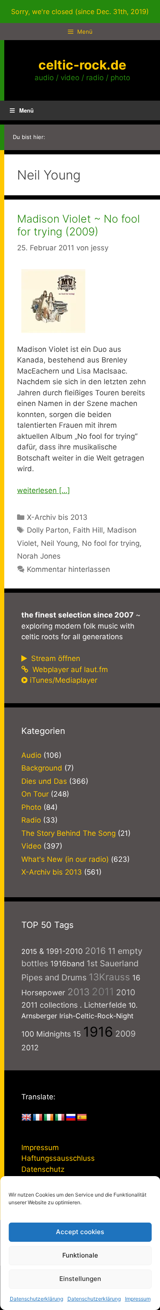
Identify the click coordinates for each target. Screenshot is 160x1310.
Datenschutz (42, 1169)
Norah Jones (39, 556)
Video (31, 846)
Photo (31, 807)
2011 (103, 991)
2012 (30, 1047)
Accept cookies (80, 1232)
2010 (125, 992)
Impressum (138, 1299)
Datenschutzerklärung (36, 1299)
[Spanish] (82, 1117)
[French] (37, 1117)
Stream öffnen (54, 658)
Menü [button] (26, 110)
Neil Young (59, 543)
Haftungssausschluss (58, 1158)
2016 (95, 950)
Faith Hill (88, 530)
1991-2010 (64, 951)
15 (77, 1033)
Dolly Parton (48, 530)
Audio (31, 755)
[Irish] (49, 1117)
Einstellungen (80, 1279)
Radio (31, 820)
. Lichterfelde (103, 1004)
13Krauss (109, 976)
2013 (78, 991)
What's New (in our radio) (65, 859)
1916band (67, 963)
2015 (29, 951)
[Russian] (71, 1117)
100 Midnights (46, 1033)
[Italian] (60, 1117)
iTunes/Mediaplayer (63, 680)
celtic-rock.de (82, 64)
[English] (26, 1117)
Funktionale (80, 1255)
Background (41, 768)
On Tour (35, 794)
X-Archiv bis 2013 (57, 517)
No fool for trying (111, 543)
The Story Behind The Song (68, 833)
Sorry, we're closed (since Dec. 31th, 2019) (80, 11)
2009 (125, 1034)
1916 (98, 1031)
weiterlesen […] (43, 490)
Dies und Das (44, 781)
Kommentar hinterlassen (68, 569)
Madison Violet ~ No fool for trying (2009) (78, 225)
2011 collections (49, 1004)
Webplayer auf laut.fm (69, 669)
